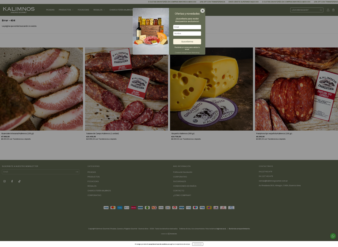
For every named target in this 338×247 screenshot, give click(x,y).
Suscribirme (187, 41)
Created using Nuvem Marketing (187, 53)
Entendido (198, 244)
